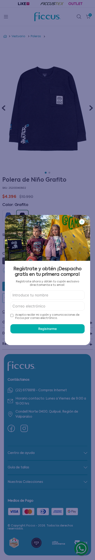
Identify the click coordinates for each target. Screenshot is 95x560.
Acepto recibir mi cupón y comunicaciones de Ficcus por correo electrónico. (47, 317)
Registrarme (47, 329)
